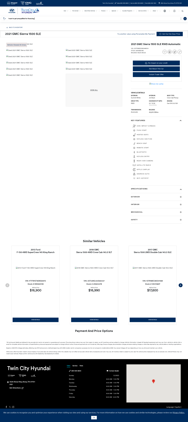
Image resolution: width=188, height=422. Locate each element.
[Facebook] (6, 407)
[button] (153, 381)
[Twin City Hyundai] (25, 11)
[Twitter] (9, 407)
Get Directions (15, 388)
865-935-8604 (76, 371)
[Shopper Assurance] (11, 375)
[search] (182, 11)
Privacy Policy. (179, 412)
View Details (35, 320)
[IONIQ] (22, 375)
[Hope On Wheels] (33, 375)
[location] (159, 3)
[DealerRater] (12, 407)
